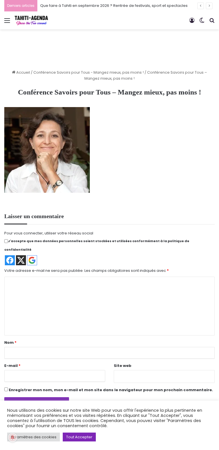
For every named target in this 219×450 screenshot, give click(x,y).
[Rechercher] (212, 22)
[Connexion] (192, 22)
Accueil (22, 72)
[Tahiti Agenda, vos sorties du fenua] (31, 20)
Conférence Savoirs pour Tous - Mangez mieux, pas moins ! (88, 72)
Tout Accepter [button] (79, 437)
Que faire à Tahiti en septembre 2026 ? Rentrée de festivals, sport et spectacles (114, 5)
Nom (10, 342)
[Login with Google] (32, 260)
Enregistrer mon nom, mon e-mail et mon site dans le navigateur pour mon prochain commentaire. (111, 390)
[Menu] (7, 22)
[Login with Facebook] (10, 260)
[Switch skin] (202, 22)
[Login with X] (21, 260)
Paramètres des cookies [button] (33, 437)
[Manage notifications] (12, 437)
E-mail (12, 365)
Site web (122, 365)
